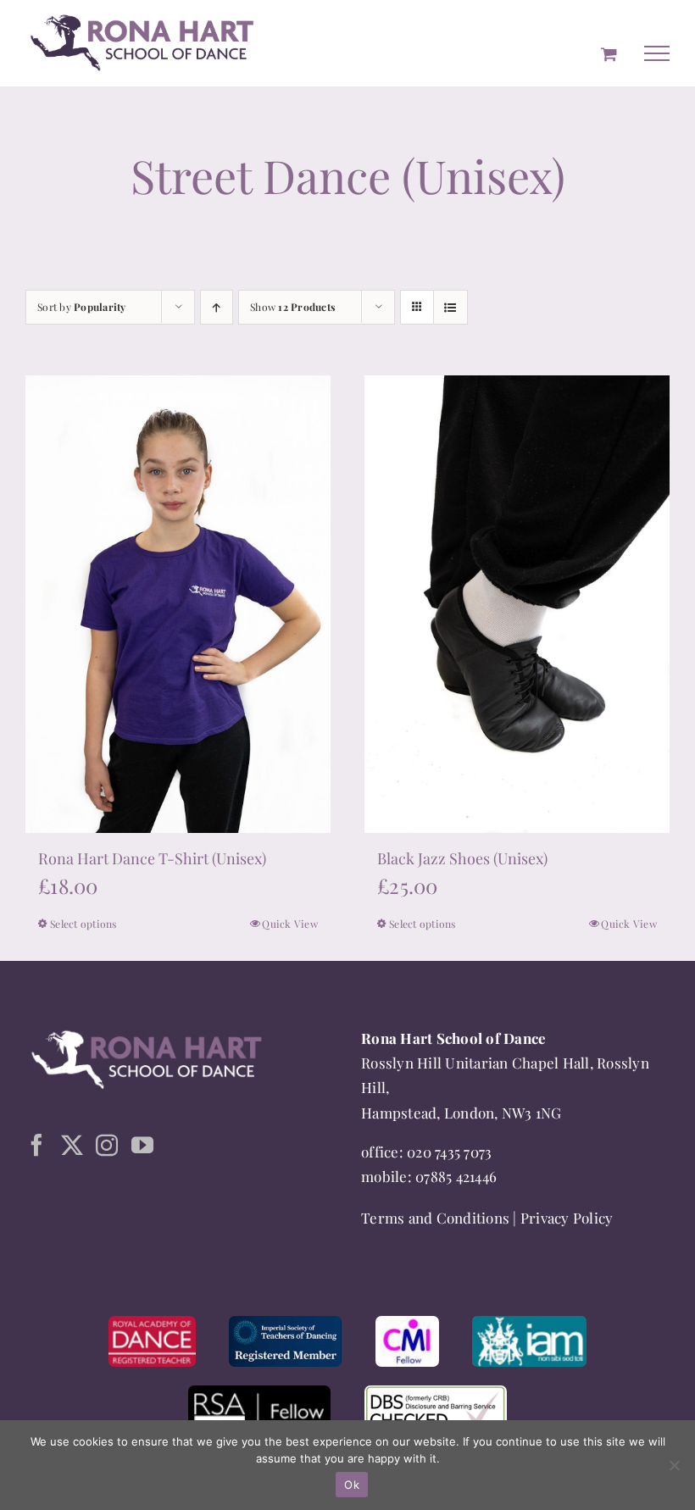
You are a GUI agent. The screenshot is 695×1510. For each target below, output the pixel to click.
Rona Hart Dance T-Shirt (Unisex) (152, 858)
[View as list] (450, 307)
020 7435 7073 (449, 1151)
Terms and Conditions (435, 1217)
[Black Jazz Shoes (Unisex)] (517, 603)
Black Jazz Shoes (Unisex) (462, 858)
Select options (83, 923)
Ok (351, 1484)
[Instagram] (107, 1145)
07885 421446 (456, 1176)
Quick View (290, 923)
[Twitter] (72, 1145)
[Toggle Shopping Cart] (609, 54)
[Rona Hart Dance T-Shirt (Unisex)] (178, 603)
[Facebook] (36, 1145)
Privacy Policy (567, 1217)
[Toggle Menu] (657, 53)
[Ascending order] (216, 307)
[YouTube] (142, 1145)
